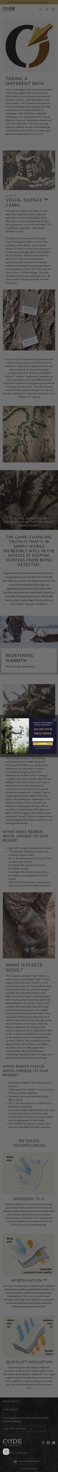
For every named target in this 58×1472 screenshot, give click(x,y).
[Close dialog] (54, 720)
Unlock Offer (43, 743)
